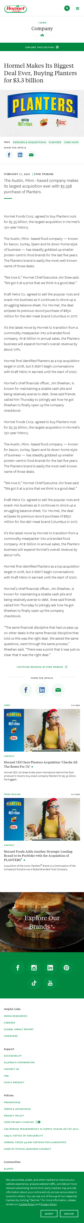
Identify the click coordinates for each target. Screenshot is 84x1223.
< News (41, 22)
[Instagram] (34, 967)
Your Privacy (19, 1122)
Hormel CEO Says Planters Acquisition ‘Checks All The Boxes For (40, 764)
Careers (9, 1022)
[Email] (31, 155)
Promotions (12, 1102)
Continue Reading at (40, 667)
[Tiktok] (34, 983)
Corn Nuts (71, 142)
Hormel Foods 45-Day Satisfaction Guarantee (35, 1142)
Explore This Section (39, 47)
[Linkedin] (20, 155)
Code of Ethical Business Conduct (27, 1149)
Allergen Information (19, 1062)
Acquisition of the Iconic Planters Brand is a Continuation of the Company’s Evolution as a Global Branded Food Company (40, 867)
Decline (69, 1213)
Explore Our (42, 922)
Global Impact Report (19, 1029)
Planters (55, 142)
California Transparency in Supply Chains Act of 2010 (41, 1129)
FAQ (6, 1075)
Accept (49, 1213)
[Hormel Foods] (15, 9)
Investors (11, 1036)
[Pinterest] (66, 967)
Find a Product (14, 1082)
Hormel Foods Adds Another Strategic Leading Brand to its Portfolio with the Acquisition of (38, 855)
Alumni (8, 1168)
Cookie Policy (27, 1204)
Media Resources (15, 1016)
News (7, 705)
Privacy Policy (14, 1115)
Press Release (12, 794)
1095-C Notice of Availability (23, 1135)
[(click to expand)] (77, 9)
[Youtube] (50, 983)
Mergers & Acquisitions (29, 142)
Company (9, 755)
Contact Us (11, 1069)
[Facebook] (9, 155)
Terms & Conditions (17, 1109)
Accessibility (13, 1055)
